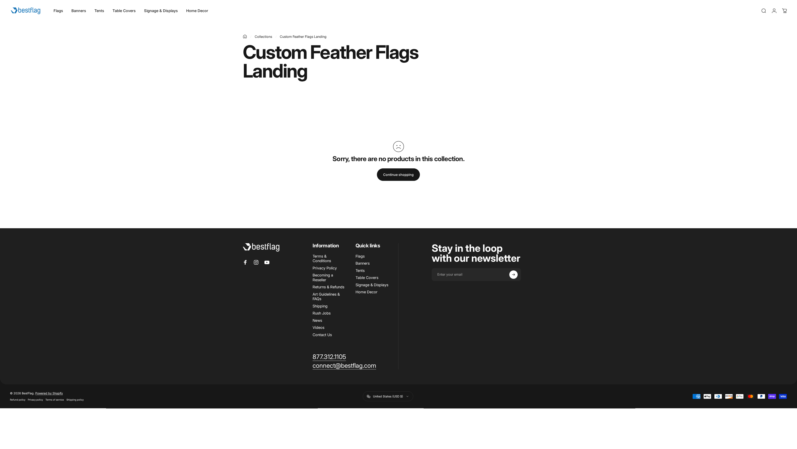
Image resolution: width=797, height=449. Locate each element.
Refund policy (17, 399)
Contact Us (322, 335)
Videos (318, 327)
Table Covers (367, 277)
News (317, 320)
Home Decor (367, 292)
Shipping (320, 306)
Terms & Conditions (322, 258)
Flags (360, 256)
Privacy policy (35, 399)
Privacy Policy (325, 268)
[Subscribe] (513, 274)
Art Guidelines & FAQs (326, 296)
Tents (360, 270)
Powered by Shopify (49, 393)
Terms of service (54, 399)
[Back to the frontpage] (245, 37)
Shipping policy (75, 399)
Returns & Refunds (328, 287)
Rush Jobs (322, 313)
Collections (263, 37)
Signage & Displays (372, 285)
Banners (363, 263)
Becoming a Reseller (323, 277)
